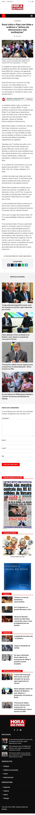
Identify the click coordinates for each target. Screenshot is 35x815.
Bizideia (4, 809)
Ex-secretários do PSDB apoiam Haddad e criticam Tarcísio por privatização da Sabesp (17, 397)
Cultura (7, 594)
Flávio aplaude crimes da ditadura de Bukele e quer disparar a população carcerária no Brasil (15, 337)
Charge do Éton (10, 533)
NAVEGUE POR (7, 761)
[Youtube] (32, 1)
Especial (7, 633)
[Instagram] (30, 1)
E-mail (4, 448)
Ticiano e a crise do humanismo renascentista (21, 600)
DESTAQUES (6, 734)
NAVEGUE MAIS (7, 782)
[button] (31, 15)
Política (18, 21)
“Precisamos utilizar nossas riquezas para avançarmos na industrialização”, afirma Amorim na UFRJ (17, 367)
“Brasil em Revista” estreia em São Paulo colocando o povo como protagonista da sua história (23, 621)
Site (3, 456)
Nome (4, 440)
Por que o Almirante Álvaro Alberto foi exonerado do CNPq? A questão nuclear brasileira (22, 659)
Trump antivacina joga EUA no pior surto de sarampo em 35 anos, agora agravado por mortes (17, 307)
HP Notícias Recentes (12, 671)
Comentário (6, 418)
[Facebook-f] (28, 1)
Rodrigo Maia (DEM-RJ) (24, 256)
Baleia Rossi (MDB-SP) (12, 256)
